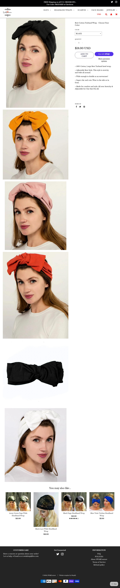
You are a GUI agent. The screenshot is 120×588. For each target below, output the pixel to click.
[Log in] (111, 14)
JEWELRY (111, 10)
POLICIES (99, 557)
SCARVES (82, 10)
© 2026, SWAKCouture (49, 575)
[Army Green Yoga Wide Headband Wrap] (18, 501)
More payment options (104, 60)
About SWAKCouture (99, 559)
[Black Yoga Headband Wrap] (74, 501)
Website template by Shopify (67, 575)
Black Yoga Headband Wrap (74, 513)
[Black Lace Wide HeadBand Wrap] (46, 509)
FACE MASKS (97, 10)
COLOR (77, 29)
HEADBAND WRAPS (63, 10)
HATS (46, 10)
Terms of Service (99, 562)
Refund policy (99, 565)
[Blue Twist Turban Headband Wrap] (101, 501)
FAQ (99, 554)
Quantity (78, 39)
